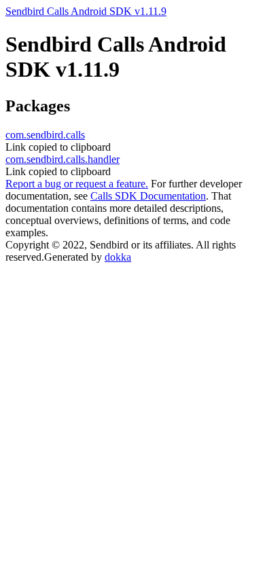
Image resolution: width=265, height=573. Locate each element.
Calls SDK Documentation (148, 196)
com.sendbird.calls (45, 135)
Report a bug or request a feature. (76, 183)
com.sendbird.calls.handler (62, 159)
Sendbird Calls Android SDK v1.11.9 (85, 11)
